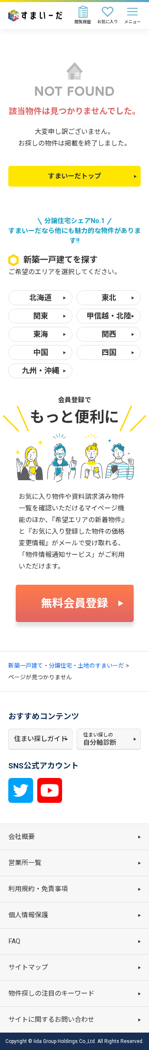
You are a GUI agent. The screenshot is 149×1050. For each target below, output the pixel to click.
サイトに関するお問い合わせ (51, 1019)
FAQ (14, 941)
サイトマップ (28, 967)
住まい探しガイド (40, 739)
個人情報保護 (28, 915)
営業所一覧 (24, 863)
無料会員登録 (74, 603)
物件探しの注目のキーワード (51, 993)
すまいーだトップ (74, 176)
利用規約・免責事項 (38, 889)
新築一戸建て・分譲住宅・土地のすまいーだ (66, 665)
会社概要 (21, 837)
